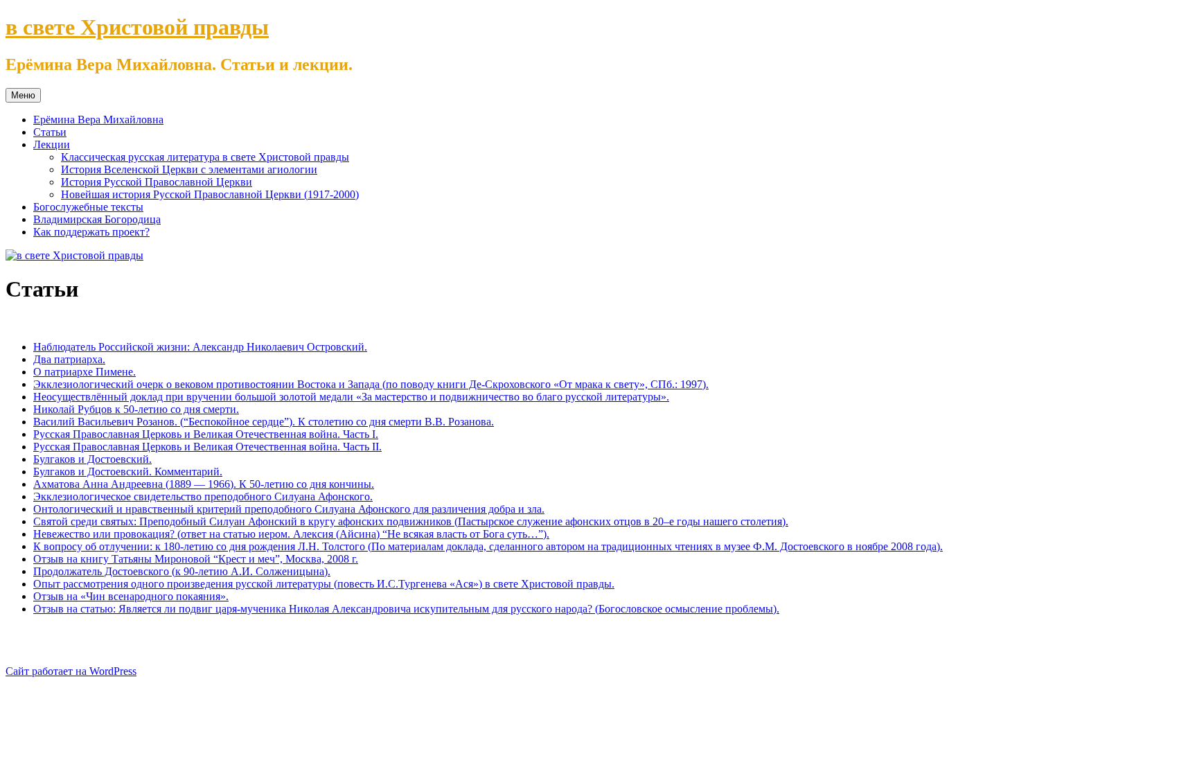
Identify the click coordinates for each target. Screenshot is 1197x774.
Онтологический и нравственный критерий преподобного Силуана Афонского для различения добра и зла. (288, 509)
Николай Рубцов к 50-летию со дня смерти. (136, 409)
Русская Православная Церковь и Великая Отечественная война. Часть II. (207, 446)
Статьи (49, 132)
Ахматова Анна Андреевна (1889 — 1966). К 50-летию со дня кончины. (203, 484)
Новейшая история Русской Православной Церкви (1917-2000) (210, 194)
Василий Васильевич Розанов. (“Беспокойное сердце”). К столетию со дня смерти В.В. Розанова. (263, 422)
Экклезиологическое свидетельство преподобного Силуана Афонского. (203, 496)
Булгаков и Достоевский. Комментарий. (127, 471)
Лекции (51, 144)
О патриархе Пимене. (84, 372)
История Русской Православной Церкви (156, 182)
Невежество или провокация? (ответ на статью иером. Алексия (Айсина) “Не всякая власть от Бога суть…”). (291, 534)
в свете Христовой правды (137, 27)
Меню (23, 95)
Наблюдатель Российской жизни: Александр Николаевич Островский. (200, 347)
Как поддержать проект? (91, 232)
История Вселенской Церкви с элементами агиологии (189, 169)
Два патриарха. (69, 359)
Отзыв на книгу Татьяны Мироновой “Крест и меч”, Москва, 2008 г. (195, 559)
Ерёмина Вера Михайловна (98, 119)
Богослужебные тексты (88, 207)
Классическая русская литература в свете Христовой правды (205, 157)
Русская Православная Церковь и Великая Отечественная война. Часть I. (205, 434)
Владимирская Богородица (97, 219)
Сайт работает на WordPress (71, 671)
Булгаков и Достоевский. (92, 459)
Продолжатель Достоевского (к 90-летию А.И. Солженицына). (181, 571)
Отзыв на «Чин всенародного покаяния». (131, 596)
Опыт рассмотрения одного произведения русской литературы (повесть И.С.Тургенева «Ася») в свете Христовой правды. (323, 584)
